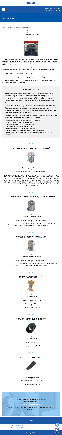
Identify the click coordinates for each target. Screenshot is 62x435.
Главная (4, 27)
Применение (11, 27)
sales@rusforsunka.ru (53, 10)
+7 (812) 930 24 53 (52, 9)
